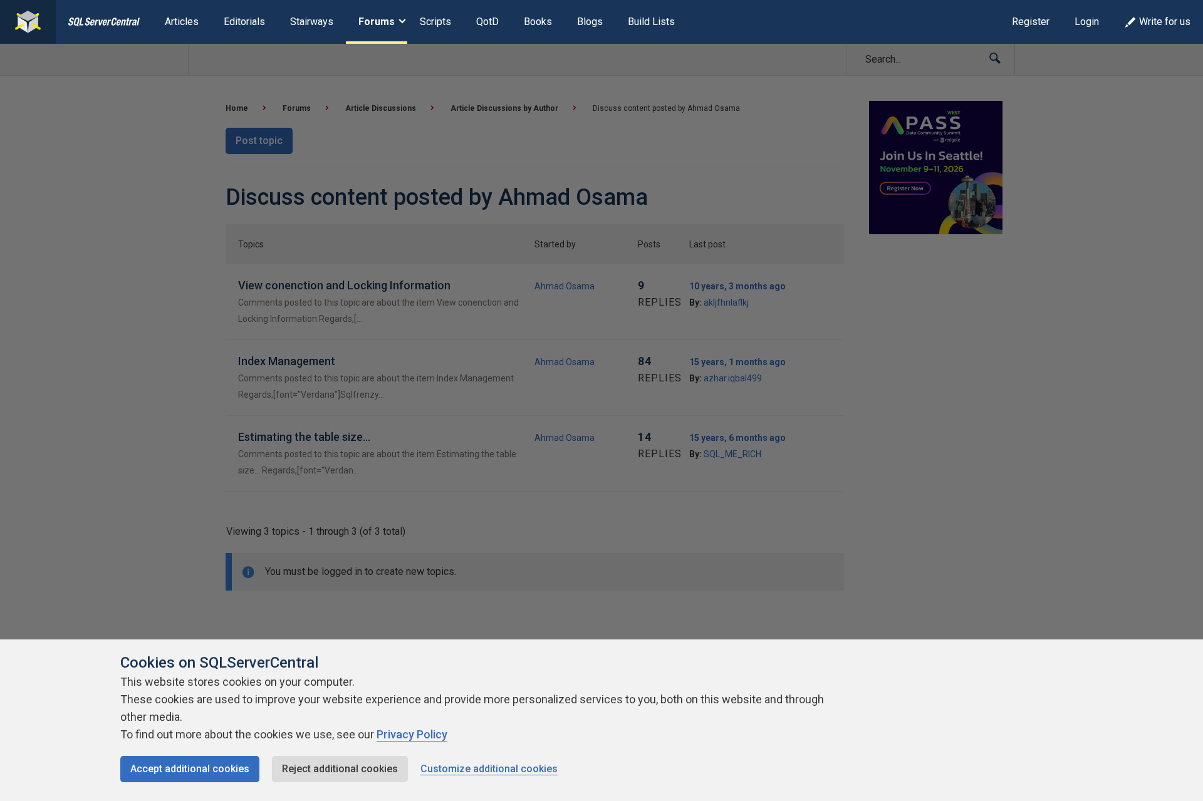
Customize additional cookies (489, 769)
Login (1087, 22)
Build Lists (651, 22)
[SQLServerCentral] (28, 22)
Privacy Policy (412, 734)
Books (538, 22)
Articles (182, 22)
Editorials (244, 22)
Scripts (435, 22)
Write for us (1164, 22)
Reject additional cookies (340, 769)
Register (1030, 22)
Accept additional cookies (189, 769)
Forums (376, 22)
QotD (487, 22)
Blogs (590, 22)
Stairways (311, 22)
